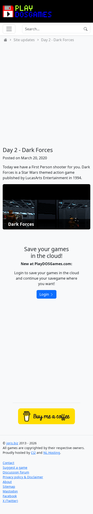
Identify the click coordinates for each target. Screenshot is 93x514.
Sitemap (9, 486)
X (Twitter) (10, 501)
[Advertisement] (46, 94)
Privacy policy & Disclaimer (23, 477)
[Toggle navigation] (9, 28)
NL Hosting (51, 452)
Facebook (10, 496)
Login (45, 294)
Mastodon (10, 491)
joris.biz (12, 443)
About (7, 482)
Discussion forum (16, 472)
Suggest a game (15, 467)
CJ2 (33, 452)
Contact (8, 463)
